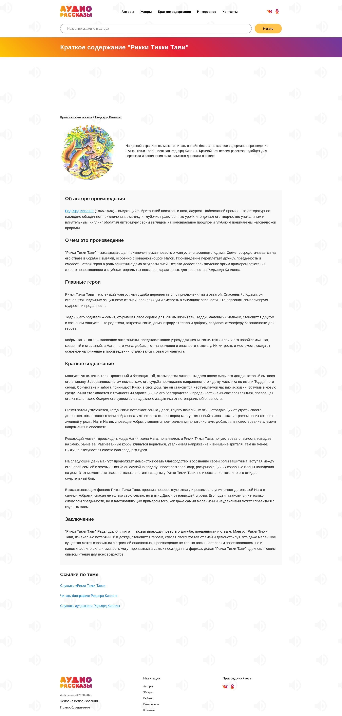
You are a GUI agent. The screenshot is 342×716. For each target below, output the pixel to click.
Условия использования (79, 701)
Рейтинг (148, 698)
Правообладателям (75, 707)
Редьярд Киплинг (108, 117)
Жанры (146, 11)
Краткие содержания (174, 11)
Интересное (206, 11)
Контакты (230, 11)
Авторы (128, 11)
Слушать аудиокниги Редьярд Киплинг (90, 606)
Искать (268, 28)
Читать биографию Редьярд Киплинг (89, 596)
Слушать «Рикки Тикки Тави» (82, 586)
